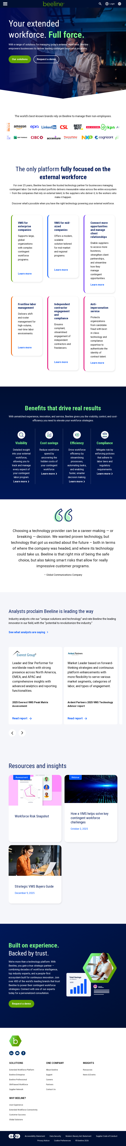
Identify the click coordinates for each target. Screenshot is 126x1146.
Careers (49, 1080)
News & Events (89, 1075)
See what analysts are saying (29, 632)
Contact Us (51, 1089)
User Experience (16, 1105)
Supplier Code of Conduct (106, 1136)
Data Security (55, 1136)
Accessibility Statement (35, 1136)
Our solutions (20, 59)
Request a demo (46, 59)
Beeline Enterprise (17, 1075)
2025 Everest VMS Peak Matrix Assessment (30, 704)
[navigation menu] (5, 4)
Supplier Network (16, 1089)
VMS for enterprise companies (24, 226)
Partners (49, 1084)
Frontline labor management (27, 305)
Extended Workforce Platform (21, 1070)
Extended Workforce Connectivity (23, 1110)
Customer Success (17, 1115)
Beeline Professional (18, 1080)
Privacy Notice (43, 1141)
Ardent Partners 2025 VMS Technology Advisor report (90, 704)
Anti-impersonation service (99, 307)
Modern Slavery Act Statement (78, 1136)
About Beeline (52, 1070)
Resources (87, 1070)
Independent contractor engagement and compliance (62, 311)
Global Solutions (16, 1120)
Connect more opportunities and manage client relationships (99, 230)
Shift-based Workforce (18, 1084)
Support (49, 1075)
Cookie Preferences (62, 1141)
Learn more (20, 481)
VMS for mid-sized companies (62, 226)
